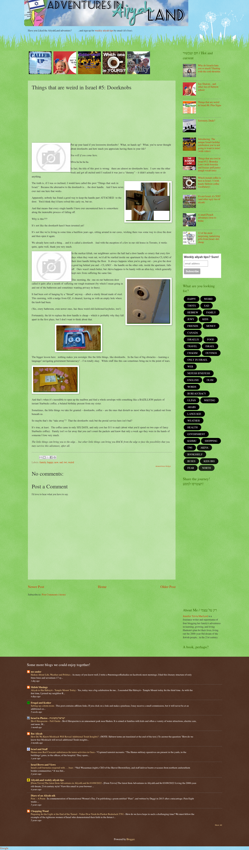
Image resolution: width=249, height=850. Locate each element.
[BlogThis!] (44, 457)
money (211, 326)
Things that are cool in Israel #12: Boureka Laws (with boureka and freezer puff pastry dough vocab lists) (209, 164)
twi (65, 462)
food (210, 339)
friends (192, 326)
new (56, 462)
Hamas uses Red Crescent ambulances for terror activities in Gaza (63, 752)
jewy (190, 319)
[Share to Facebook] (51, 457)
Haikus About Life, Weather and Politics (51, 674)
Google (4, 848)
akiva (204, 447)
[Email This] (41, 457)
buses (191, 461)
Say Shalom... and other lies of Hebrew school (208, 87)
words (191, 386)
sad (61, 462)
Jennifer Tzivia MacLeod (195, 616)
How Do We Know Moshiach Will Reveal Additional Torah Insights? (65, 736)
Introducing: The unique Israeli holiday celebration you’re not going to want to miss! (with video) (209, 145)
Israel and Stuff (39, 749)
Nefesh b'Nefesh (198, 373)
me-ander (36, 671)
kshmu (192, 441)
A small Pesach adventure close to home (207, 217)
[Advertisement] (101, 116)
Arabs (191, 407)
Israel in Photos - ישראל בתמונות (48, 718)
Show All (218, 825)
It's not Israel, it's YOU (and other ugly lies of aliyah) (209, 199)
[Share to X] (48, 457)
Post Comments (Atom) (54, 594)
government (196, 434)
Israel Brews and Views (43, 764)
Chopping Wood (40, 811)
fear (190, 468)
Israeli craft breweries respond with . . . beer (52, 767)
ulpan (191, 400)
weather (193, 420)
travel (192, 346)
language (194, 413)
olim (210, 380)
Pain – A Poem (38, 798)
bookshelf (195, 454)
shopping (211, 441)
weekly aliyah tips (104, 30)
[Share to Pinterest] (55, 457)
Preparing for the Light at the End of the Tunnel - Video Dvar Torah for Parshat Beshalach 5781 (77, 814)
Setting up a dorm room (43, 705)
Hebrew (192, 312)
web (190, 366)
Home (102, 586)
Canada (192, 332)
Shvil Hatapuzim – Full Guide (46, 721)
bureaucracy (196, 393)
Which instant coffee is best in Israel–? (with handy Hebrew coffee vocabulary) (209, 182)
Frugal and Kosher (41, 703)
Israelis (193, 339)
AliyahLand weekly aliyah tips (47, 780)
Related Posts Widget (163, 466)
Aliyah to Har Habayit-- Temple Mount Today (53, 690)
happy (50, 462)
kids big (209, 461)
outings (211, 353)
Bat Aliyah (36, 733)
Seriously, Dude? (206, 120)
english (193, 380)
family (43, 462)
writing (209, 400)
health (192, 427)
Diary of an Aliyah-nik (43, 795)
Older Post (168, 586)
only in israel (197, 359)
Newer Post (36, 586)
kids (205, 319)
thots (191, 305)
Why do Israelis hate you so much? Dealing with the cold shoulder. (209, 68)
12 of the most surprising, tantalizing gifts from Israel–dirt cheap (209, 237)
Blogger (131, 839)
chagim (192, 353)
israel (210, 346)
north (206, 468)
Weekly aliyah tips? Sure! (201, 257)
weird (71, 462)
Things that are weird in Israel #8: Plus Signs (209, 103)
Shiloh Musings (39, 687)
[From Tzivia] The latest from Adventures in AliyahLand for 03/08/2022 (66, 783)
